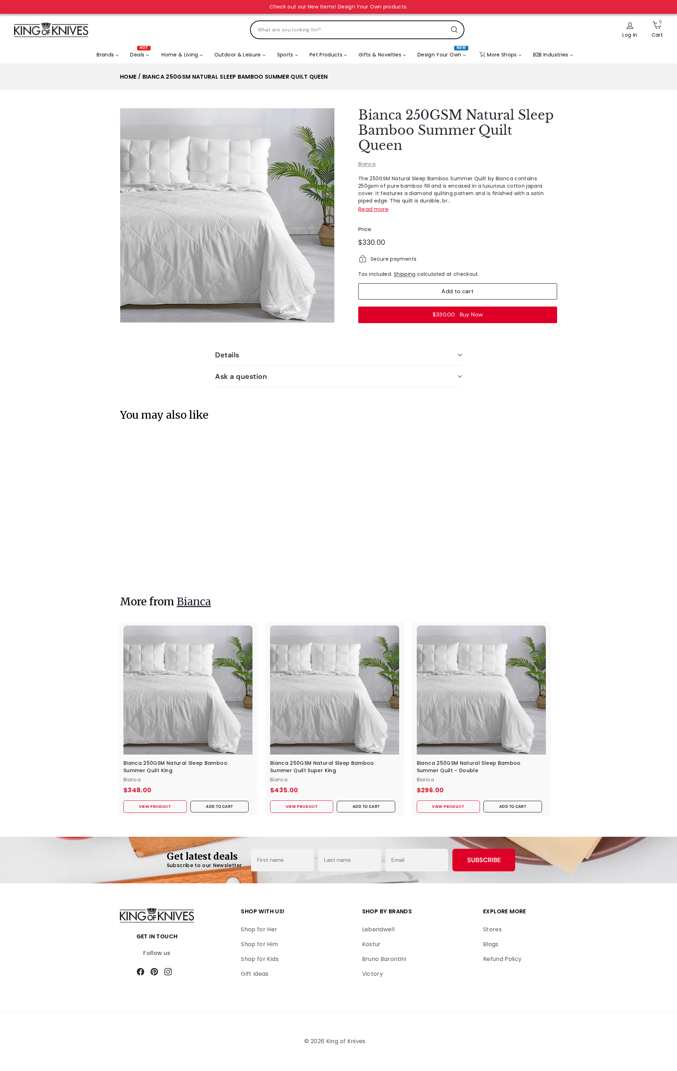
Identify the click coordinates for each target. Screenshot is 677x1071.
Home (128, 77)
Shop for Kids (260, 959)
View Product (142, 565)
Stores (492, 929)
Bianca (367, 163)
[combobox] (357, 29)
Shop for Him (259, 944)
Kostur (371, 944)
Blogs (491, 944)
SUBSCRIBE (484, 860)
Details (227, 354)
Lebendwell (378, 929)
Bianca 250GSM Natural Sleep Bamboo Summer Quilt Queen (235, 77)
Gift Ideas (255, 974)
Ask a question (241, 376)
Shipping (405, 273)
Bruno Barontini (384, 959)
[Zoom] (227, 215)
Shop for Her (259, 929)
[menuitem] (107, 54)
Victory (372, 974)
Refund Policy (502, 959)
